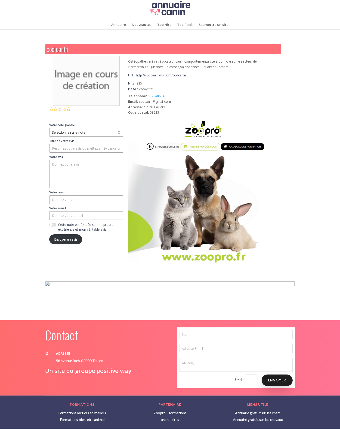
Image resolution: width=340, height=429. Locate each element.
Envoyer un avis (65, 239)
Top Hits (164, 25)
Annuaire (118, 25)
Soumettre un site (213, 25)
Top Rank (185, 25)
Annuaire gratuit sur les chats (258, 413)
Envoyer (277, 380)
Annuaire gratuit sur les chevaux (258, 419)
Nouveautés (141, 25)
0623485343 (157, 96)
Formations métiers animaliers (82, 413)
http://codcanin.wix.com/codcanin (161, 75)
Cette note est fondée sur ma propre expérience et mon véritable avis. (85, 227)
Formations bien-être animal (82, 419)
